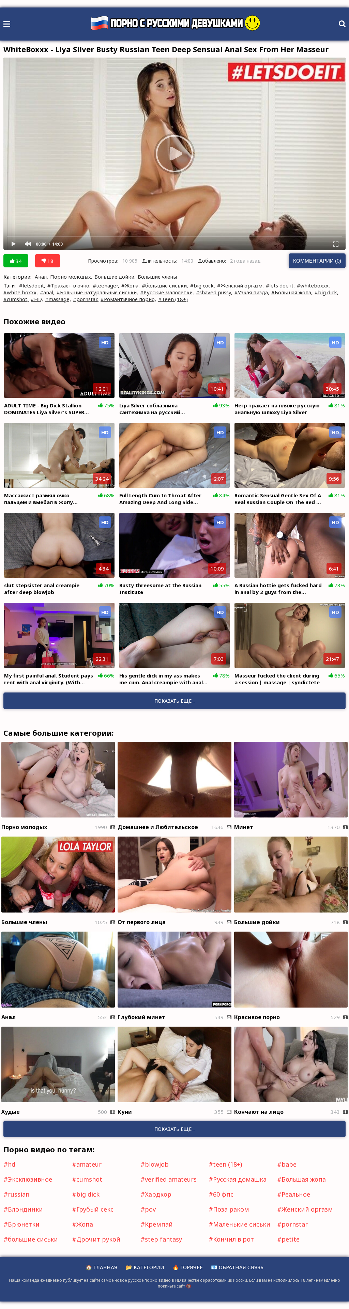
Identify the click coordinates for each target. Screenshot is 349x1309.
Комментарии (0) (317, 261)
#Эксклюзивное (27, 1179)
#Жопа (82, 1224)
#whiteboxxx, (313, 285)
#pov (148, 1209)
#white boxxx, (20, 292)
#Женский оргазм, (240, 285)
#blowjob (154, 1164)
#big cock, (202, 285)
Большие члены (157, 276)
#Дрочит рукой (96, 1239)
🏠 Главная (102, 1267)
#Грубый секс (92, 1209)
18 (50, 261)
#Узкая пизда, (251, 292)
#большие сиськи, (165, 285)
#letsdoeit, (32, 285)
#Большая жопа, (292, 292)
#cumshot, (16, 299)
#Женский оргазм (305, 1209)
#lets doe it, (280, 285)
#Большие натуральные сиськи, (97, 292)
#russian (16, 1194)
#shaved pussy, (214, 292)
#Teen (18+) (173, 299)
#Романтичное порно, (128, 299)
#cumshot (87, 1179)
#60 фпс (221, 1194)
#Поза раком (229, 1209)
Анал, (41, 276)
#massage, (58, 299)
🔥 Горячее (187, 1267)
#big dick (86, 1194)
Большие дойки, (115, 276)
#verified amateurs (168, 1179)
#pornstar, (85, 299)
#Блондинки (23, 1209)
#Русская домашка (238, 1179)
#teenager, (106, 285)
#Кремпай (156, 1224)
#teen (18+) (225, 1164)
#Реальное (293, 1194)
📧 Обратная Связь (237, 1267)
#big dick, (326, 292)
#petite (288, 1239)
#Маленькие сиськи (239, 1224)
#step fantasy (161, 1239)
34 (18, 261)
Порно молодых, (71, 276)
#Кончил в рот (231, 1239)
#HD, (37, 299)
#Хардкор (155, 1194)
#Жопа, (130, 285)
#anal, (47, 292)
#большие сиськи (30, 1239)
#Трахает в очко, (69, 285)
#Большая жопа (301, 1179)
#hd (9, 1164)
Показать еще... (174, 1129)
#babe (287, 1164)
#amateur (87, 1164)
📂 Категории (145, 1267)
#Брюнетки (21, 1224)
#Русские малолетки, (167, 292)
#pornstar (292, 1224)
